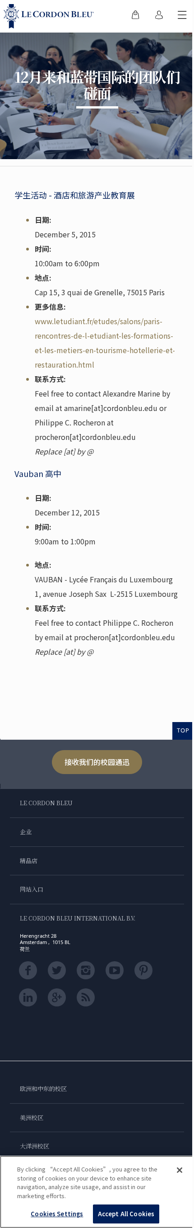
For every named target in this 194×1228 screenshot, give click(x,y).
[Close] (179, 1170)
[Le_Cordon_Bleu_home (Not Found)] (50, 16)
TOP (183, 730)
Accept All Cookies (126, 1213)
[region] (97, 1192)
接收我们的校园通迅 (97, 761)
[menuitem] (135, 16)
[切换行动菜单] (182, 16)
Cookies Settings (57, 1213)
